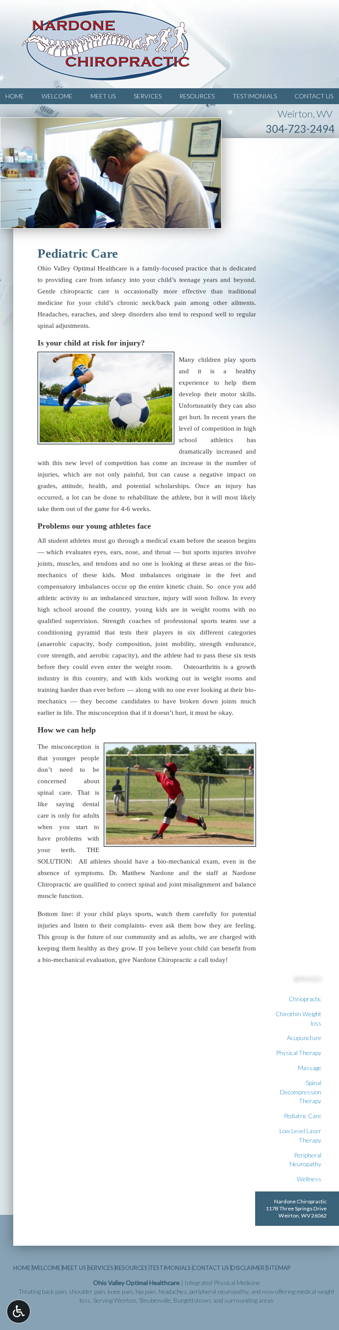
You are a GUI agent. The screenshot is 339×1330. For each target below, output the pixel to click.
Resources (197, 96)
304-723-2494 (300, 128)
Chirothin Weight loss (298, 1018)
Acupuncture (304, 1037)
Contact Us (313, 96)
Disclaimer (247, 1267)
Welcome (56, 96)
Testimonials (255, 96)
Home (14, 96)
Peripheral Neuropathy (305, 1159)
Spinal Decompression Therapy (300, 1092)
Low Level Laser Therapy (300, 1135)
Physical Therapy (298, 1052)
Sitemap (278, 1267)
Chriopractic (305, 999)
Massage (309, 1067)
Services (148, 96)
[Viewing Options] (18, 1311)
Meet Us (103, 96)
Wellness (309, 1179)
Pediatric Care (302, 1116)
